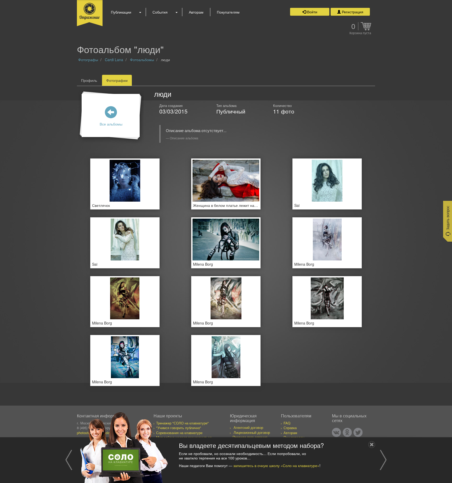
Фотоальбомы (142, 59)
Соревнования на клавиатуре (179, 432)
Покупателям (228, 12)
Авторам (196, 12)
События (160, 12)
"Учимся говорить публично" (178, 427)
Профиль (89, 80)
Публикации (121, 12)
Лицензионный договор (252, 432)
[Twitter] (358, 432)
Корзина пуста (360, 33)
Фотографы (88, 59)
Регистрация (352, 11)
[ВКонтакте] (336, 432)
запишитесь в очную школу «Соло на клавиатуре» (276, 465)
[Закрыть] (371, 444)
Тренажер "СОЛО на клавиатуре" (182, 423)
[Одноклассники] (347, 432)
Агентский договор (248, 427)
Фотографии (117, 80)
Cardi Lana (114, 59)
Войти (311, 11)
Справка (290, 427)
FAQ (287, 423)
